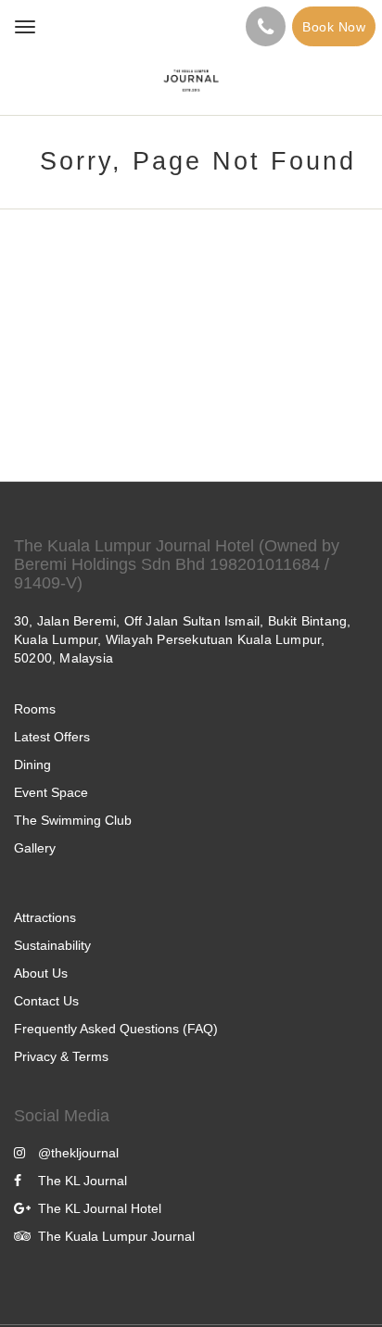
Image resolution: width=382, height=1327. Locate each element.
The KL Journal (82, 1180)
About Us (41, 973)
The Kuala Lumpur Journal (116, 1236)
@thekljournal (78, 1152)
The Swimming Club (73, 820)
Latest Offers (52, 736)
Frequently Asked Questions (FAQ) (116, 1028)
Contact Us (46, 1000)
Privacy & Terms (61, 1056)
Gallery (35, 847)
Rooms (35, 708)
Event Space (51, 792)
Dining (32, 764)
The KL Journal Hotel (99, 1208)
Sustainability (52, 945)
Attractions (45, 917)
